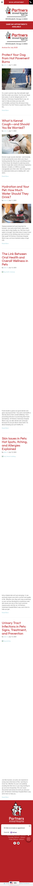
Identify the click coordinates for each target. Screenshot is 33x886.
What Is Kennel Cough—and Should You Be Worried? (16, 124)
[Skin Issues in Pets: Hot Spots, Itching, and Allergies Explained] (16, 524)
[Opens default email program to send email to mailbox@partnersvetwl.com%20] (18, 843)
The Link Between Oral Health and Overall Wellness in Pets (15, 259)
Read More (5, 110)
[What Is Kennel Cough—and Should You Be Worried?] (16, 144)
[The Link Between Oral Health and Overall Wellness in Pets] (16, 339)
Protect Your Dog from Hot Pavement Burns (15, 58)
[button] (31, 2)
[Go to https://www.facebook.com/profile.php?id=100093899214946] (14, 843)
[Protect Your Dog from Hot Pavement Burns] (16, 79)
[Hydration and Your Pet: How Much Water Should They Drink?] (16, 213)
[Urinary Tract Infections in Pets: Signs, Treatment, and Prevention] (16, 708)
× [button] (29, 826)
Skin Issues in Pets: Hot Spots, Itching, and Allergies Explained (14, 443)
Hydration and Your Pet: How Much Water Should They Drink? (15, 192)
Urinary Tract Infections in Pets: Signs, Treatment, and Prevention (14, 628)
